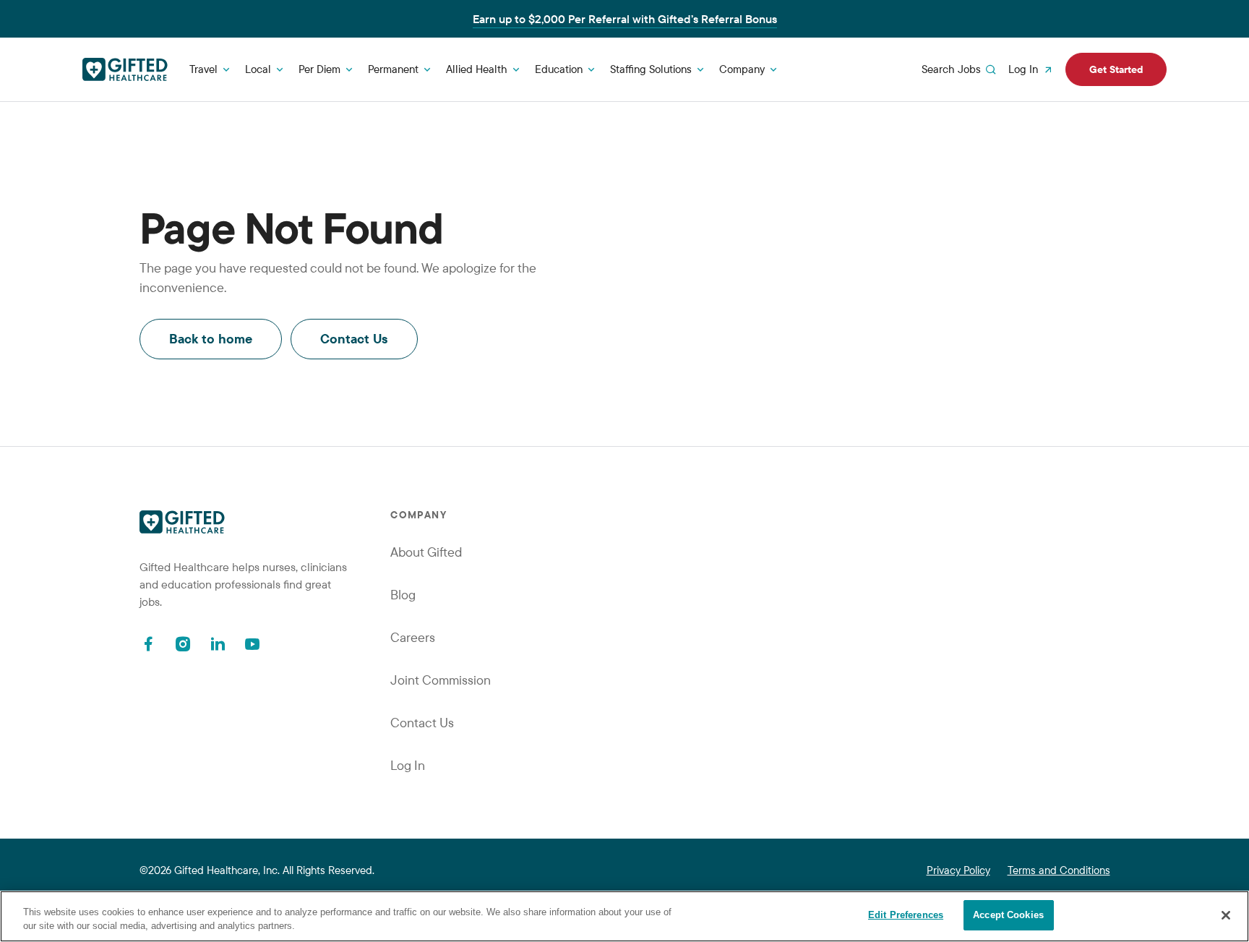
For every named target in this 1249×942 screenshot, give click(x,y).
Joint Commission (440, 680)
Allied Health (476, 69)
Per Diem (319, 69)
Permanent (393, 69)
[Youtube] (252, 643)
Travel (203, 69)
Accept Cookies (1008, 914)
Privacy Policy (958, 870)
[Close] (1226, 915)
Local (258, 69)
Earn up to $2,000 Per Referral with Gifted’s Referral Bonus (625, 19)
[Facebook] (148, 643)
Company (742, 69)
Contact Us (354, 338)
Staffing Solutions (651, 69)
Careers (412, 637)
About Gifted (426, 552)
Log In (1023, 69)
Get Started (1116, 69)
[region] (624, 916)
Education (559, 69)
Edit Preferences (905, 914)
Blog (403, 594)
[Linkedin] (217, 643)
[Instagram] (183, 643)
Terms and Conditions (1059, 870)
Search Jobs (951, 69)
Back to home (210, 338)
